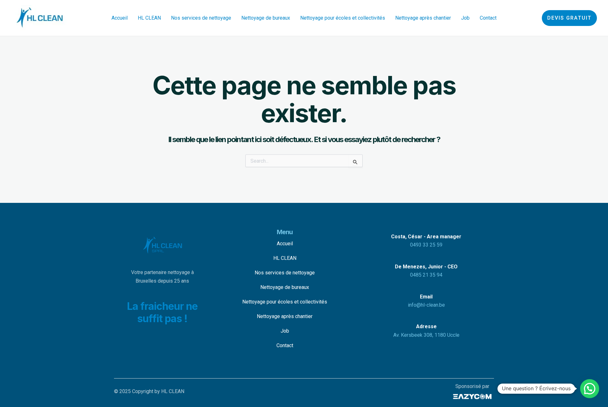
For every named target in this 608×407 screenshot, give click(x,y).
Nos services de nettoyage (201, 18)
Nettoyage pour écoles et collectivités (342, 18)
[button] (569, 18)
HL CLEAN (149, 18)
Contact (488, 18)
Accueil (119, 18)
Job (465, 18)
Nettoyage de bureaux (265, 18)
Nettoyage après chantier (423, 18)
